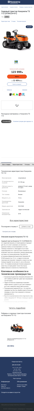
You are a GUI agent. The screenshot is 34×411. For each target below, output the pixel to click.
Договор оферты (5, 388)
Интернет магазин (4, 7)
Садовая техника (14, 7)
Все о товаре (6, 164)
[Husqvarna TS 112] (17, 40)
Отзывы (13, 21)
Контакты (3, 384)
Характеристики (5, 21)
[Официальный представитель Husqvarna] (13, 2)
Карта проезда (17, 378)
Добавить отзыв (26, 226)
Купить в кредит (17, 84)
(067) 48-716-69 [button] (16, 364)
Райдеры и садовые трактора (25, 7)
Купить (17, 76)
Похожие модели (21, 21)
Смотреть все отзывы (9, 231)
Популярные (6, 121)
